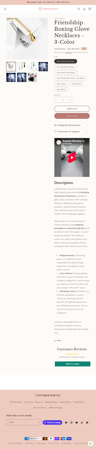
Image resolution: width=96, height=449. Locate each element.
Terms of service (53, 443)
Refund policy (29, 443)
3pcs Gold (76, 84)
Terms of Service (39, 408)
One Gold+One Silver (65, 61)
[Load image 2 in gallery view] (21, 66)
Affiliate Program (56, 408)
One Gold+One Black (65, 67)
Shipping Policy (51, 402)
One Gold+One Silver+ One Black (70, 78)
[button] (5, 9)
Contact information (81, 443)
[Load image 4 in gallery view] (43, 66)
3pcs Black (61, 89)
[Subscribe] (38, 422)
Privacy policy (41, 443)
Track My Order (16, 402)
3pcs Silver (61, 84)
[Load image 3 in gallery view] (32, 66)
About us (39, 402)
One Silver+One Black (66, 72)
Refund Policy (65, 402)
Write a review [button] (72, 364)
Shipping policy (66, 443)
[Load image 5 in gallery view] (11, 77)
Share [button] (59, 340)
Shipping (68, 52)
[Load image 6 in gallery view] (21, 77)
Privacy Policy (78, 402)
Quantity (57, 95)
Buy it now (72, 116)
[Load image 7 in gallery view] (32, 77)
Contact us (28, 402)
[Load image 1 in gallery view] (11, 66)
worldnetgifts (18, 443)
